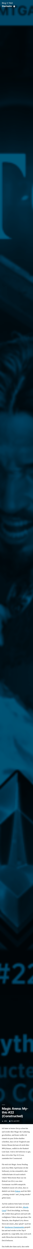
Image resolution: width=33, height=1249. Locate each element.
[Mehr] (14, 6)
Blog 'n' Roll (7, 3)
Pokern (17, 1191)
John (5, 1121)
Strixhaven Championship (14, 1227)
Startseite (7, 6)
